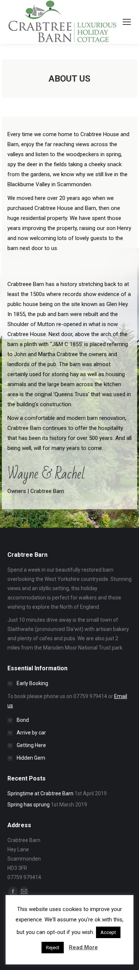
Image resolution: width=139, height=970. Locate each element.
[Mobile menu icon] (127, 22)
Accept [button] (108, 932)
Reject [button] (52, 947)
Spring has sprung (28, 805)
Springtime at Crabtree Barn (40, 793)
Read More (83, 947)
